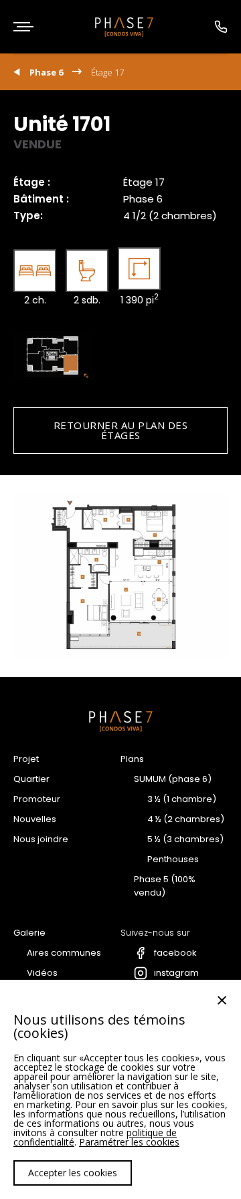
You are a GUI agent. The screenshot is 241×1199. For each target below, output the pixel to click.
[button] (23, 27)
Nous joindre (40, 839)
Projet (26, 759)
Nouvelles (34, 819)
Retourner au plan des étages (121, 430)
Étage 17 (107, 72)
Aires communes (64, 952)
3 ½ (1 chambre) (181, 799)
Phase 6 (46, 72)
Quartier (31, 779)
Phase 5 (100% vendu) (164, 886)
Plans (132, 759)
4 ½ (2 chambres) (185, 819)
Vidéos (42, 972)
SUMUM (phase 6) (173, 779)
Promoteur (36, 799)
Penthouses (173, 859)
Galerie (29, 932)
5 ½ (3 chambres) (185, 839)
